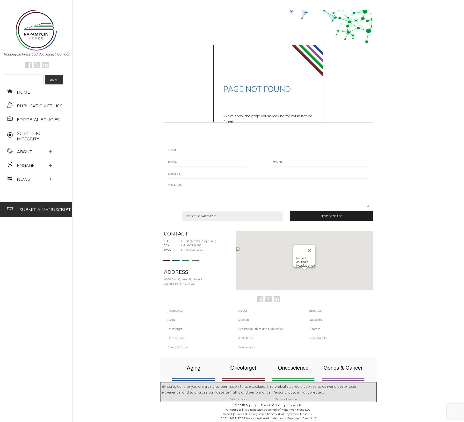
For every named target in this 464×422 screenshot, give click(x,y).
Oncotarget (174, 329)
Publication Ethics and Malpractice (260, 329)
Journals (174, 310)
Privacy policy (238, 399)
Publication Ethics (40, 106)
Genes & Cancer (178, 347)
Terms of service (286, 399)
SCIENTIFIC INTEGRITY (28, 136)
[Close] (309, 250)
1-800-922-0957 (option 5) (198, 241)
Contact (314, 329)
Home (23, 92)
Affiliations (245, 338)
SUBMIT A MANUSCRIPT (45, 209)
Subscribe (315, 319)
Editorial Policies (38, 119)
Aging (171, 319)
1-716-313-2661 (192, 245)
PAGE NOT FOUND (257, 89)
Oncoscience (175, 338)
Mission (243, 319)
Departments (318, 338)
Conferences (246, 347)
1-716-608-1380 (192, 249)
